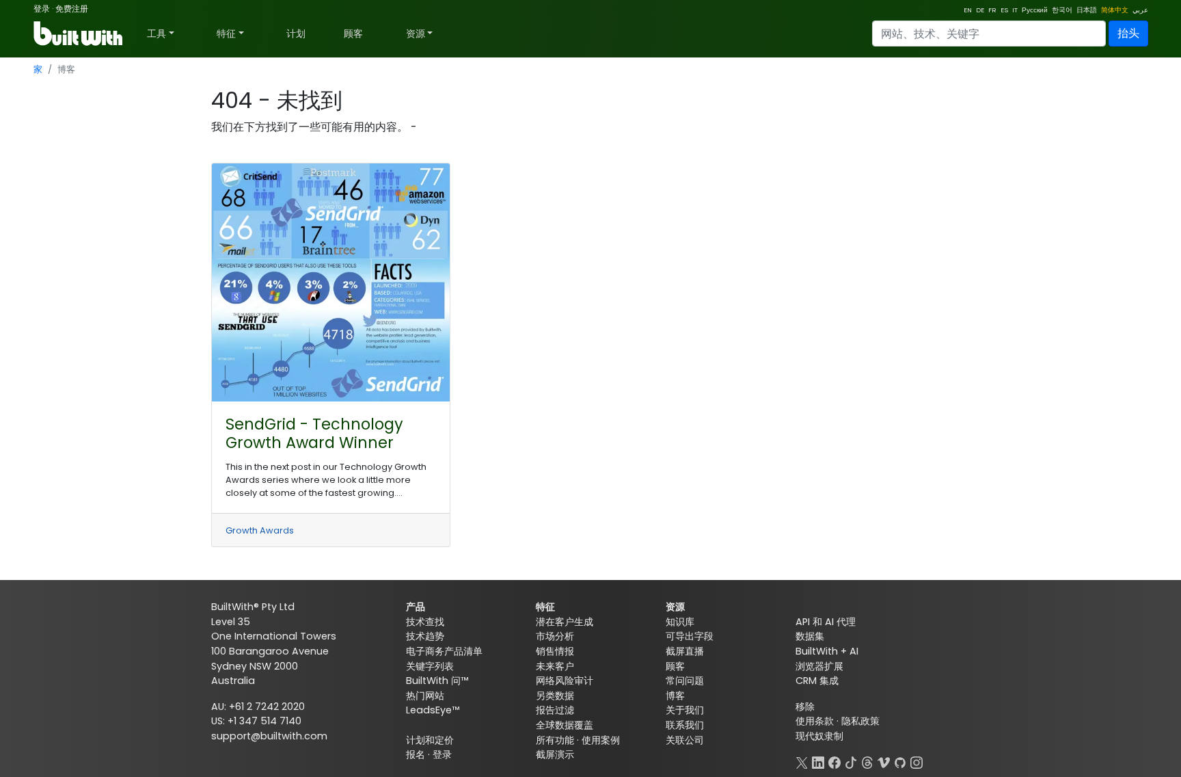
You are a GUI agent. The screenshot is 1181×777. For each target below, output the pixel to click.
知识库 (680, 622)
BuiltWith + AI (827, 651)
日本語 (1086, 9)
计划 (296, 33)
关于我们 (685, 710)
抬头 (1128, 33)
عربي (1140, 9)
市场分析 (555, 636)
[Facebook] (834, 761)
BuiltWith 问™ (437, 680)
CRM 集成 (817, 680)
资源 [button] (415, 33)
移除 (805, 706)
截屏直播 (685, 651)
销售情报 (555, 651)
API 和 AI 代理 (826, 622)
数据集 (810, 636)
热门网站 (425, 695)
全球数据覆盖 (564, 725)
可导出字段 (690, 636)
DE (980, 9)
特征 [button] (226, 33)
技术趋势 (425, 636)
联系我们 (685, 725)
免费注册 (71, 8)
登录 (41, 8)
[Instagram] (916, 761)
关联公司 (685, 740)
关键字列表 (430, 666)
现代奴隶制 (819, 736)
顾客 (353, 33)
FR (992, 9)
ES (1004, 9)
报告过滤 (555, 710)
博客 (675, 695)
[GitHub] (900, 761)
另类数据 (555, 695)
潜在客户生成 (564, 622)
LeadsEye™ (432, 710)
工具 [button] (156, 33)
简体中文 (1114, 9)
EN (968, 9)
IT (1015, 9)
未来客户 (555, 666)
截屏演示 (555, 754)
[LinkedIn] (818, 761)
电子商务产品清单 (444, 651)
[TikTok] (851, 761)
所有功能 (555, 740)
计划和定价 (430, 740)
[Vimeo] (884, 761)
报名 (415, 754)
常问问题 (685, 680)
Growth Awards (260, 530)
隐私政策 (860, 721)
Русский (1035, 9)
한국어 (1062, 9)
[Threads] (867, 761)
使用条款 (815, 721)
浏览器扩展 (819, 666)
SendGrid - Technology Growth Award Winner (314, 433)
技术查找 (425, 622)
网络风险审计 (564, 680)
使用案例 (601, 740)
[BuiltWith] (79, 33)
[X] (802, 761)
